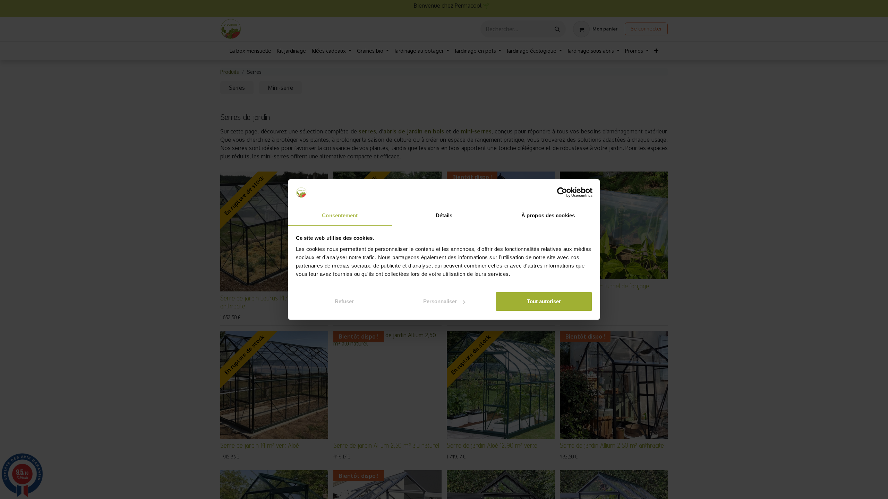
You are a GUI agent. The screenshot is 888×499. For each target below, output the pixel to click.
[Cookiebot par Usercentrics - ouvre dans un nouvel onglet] (562, 192)
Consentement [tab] (340, 215)
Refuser (344, 301)
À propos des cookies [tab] (548, 215)
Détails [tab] (444, 215)
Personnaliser (440, 301)
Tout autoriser (544, 301)
